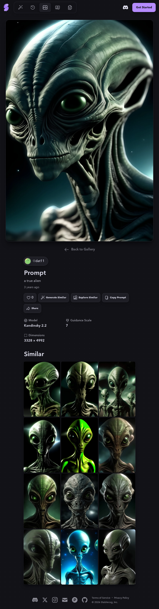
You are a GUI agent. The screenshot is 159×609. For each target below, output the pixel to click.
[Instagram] (55, 600)
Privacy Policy (121, 598)
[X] (45, 600)
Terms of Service (101, 598)
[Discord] (125, 7)
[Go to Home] (6, 7)
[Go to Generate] (20, 7)
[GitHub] (85, 600)
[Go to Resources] (70, 7)
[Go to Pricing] (57, 7)
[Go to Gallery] (45, 7)
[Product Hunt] (75, 600)
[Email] (65, 600)
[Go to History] (32, 7)
